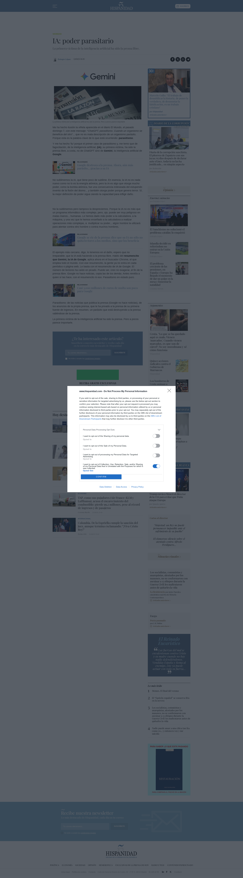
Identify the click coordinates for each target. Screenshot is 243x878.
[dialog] (121, 439)
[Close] (170, 391)
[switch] (156, 436)
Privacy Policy (137, 487)
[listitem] (121, 429)
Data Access (121, 487)
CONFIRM (101, 477)
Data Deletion (106, 487)
